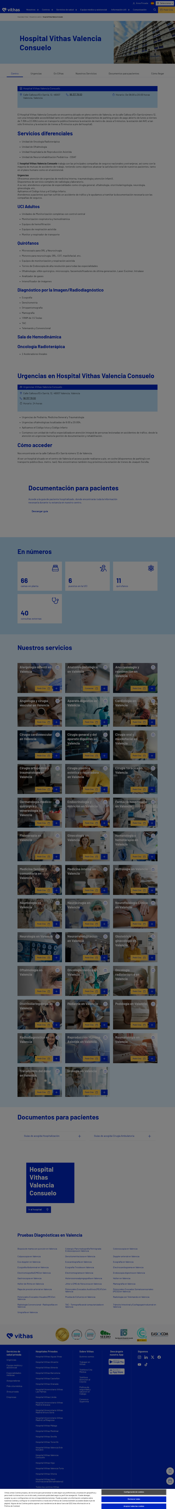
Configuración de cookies (134, 1492)
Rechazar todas (134, 1499)
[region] (87, 1499)
